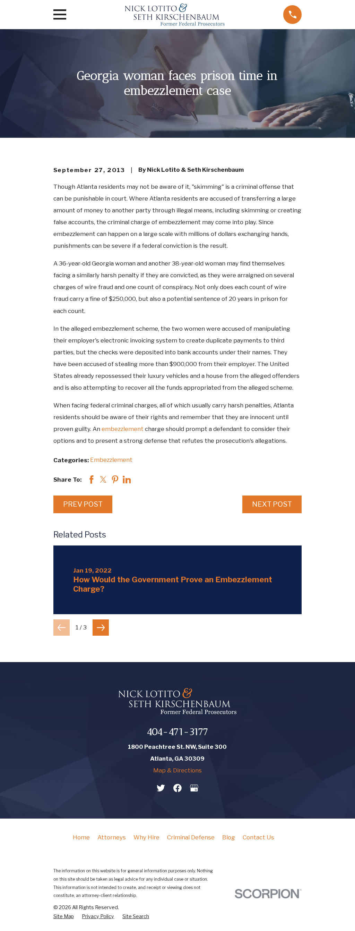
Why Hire (146, 837)
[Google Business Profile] (194, 788)
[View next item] (101, 627)
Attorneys (111, 837)
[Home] (175, 14)
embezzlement (123, 428)
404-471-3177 (177, 731)
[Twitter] (161, 788)
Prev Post (83, 504)
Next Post (272, 504)
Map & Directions (177, 770)
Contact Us (258, 837)
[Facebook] (177, 788)
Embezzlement (111, 459)
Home (81, 837)
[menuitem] (63, 917)
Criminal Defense (191, 837)
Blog (228, 837)
